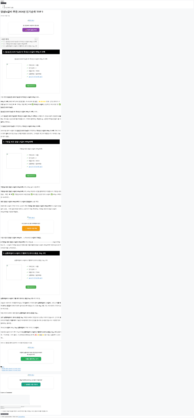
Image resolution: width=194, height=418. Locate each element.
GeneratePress (21, 416)
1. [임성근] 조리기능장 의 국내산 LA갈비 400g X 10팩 (20, 41)
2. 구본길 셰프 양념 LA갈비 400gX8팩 (15, 44)
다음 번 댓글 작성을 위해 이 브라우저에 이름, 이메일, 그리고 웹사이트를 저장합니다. (25, 411)
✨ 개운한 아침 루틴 (31, 228)
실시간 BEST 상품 (8, 7)
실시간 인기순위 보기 (35, 77)
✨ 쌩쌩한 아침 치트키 (31, 384)
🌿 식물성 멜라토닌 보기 (30, 359)
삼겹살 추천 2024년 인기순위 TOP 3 (11, 370)
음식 (3, 367)
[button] (35, 39)
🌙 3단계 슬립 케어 (31, 30)
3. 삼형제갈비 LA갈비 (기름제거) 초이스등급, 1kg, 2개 (20, 46)
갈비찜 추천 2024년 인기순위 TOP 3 (11, 368)
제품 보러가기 (31, 85)
